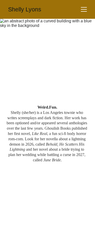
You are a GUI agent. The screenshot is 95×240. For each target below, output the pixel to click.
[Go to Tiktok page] (86, 35)
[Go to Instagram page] (28, 35)
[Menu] (84, 9)
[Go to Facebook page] (9, 35)
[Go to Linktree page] (67, 35)
